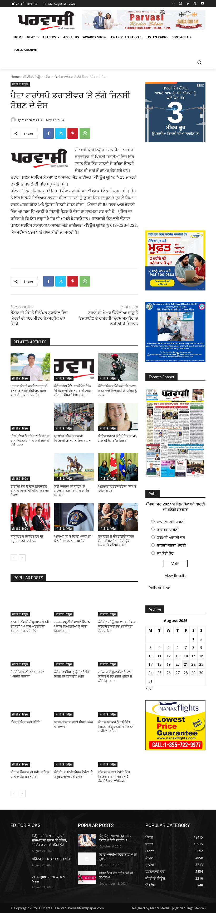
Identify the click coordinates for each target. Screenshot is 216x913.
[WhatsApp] (85, 133)
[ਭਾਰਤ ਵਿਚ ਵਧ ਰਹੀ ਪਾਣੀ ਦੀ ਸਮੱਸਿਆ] (87, 877)
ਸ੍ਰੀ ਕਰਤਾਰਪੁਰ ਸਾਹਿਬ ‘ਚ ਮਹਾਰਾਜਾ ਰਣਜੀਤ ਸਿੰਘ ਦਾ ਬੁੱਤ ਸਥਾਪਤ (71, 491)
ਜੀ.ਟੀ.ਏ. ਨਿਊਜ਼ (32, 76)
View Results (175, 575)
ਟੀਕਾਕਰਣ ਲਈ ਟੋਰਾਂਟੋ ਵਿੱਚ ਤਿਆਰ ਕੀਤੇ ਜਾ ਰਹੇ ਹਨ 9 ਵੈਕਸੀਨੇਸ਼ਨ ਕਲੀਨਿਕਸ (114, 776)
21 (186, 664)
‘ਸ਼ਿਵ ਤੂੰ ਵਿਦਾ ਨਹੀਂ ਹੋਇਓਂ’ (25, 722)
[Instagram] (181, 4)
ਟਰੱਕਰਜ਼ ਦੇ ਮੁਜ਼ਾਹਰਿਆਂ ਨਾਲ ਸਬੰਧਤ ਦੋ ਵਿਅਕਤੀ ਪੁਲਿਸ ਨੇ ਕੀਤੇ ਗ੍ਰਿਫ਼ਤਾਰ (115, 676)
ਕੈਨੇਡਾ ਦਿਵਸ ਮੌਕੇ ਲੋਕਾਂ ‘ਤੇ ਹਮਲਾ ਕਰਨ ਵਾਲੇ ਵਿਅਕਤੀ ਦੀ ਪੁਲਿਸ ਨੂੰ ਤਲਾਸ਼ (117, 390)
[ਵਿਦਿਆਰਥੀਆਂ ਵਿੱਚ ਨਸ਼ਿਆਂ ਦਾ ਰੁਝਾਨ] (87, 858)
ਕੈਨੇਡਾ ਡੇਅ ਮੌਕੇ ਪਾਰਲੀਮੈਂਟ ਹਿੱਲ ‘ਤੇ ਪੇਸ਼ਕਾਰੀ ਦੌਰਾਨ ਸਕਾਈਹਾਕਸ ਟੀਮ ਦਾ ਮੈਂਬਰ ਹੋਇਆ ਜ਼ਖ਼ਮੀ (72, 390)
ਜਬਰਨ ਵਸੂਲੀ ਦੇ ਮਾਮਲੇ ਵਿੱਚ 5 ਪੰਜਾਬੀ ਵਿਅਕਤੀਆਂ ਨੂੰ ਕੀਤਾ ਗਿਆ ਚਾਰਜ (72, 626)
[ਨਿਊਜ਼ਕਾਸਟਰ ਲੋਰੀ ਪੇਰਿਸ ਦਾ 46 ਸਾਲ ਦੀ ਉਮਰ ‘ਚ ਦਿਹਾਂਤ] (118, 417)
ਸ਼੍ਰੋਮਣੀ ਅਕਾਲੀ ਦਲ (171, 537)
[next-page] (22, 557)
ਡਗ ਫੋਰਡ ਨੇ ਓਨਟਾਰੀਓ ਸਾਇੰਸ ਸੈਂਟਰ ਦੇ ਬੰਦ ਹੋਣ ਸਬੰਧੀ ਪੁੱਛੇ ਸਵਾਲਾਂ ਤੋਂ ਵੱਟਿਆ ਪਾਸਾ (116, 541)
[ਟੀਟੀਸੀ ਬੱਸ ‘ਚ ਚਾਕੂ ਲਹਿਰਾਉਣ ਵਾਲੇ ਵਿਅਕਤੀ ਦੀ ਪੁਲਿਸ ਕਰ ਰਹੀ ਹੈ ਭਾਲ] (30, 467)
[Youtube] (202, 4)
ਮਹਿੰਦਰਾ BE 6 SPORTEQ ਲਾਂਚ (51, 859)
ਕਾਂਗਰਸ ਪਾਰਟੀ (168, 529)
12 (168, 655)
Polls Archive (159, 587)
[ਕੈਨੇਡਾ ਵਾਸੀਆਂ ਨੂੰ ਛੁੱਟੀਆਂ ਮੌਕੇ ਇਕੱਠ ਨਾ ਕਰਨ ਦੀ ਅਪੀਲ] (74, 653)
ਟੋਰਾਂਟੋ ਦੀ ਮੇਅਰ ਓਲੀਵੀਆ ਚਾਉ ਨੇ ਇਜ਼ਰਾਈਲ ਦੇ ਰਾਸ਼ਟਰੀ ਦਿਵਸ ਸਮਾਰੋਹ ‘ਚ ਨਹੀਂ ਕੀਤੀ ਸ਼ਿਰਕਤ (108, 318)
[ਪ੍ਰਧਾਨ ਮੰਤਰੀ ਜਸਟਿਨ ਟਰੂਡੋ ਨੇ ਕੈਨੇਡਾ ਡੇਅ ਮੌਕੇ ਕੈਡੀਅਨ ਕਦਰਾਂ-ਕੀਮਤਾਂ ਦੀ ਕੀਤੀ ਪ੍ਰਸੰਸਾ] (30, 367)
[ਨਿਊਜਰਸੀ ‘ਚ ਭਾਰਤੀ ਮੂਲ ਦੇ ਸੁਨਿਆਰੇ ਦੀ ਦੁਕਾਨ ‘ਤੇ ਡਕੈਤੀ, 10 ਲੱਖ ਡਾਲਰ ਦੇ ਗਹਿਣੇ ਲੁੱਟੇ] (19, 840)
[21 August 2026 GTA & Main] (19, 881)
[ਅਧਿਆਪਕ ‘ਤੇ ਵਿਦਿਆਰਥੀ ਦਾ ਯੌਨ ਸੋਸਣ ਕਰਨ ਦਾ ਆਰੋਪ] (74, 517)
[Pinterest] (72, 133)
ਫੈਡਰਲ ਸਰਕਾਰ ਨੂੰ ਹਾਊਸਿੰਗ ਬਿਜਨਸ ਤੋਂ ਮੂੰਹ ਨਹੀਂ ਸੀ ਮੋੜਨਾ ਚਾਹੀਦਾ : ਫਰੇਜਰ (115, 726)
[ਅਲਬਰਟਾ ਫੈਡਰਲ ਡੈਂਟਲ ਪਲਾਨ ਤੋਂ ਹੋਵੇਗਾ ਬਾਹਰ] (118, 467)
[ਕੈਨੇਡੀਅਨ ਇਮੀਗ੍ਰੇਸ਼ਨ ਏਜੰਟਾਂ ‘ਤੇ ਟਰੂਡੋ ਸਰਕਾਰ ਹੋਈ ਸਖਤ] (74, 753)
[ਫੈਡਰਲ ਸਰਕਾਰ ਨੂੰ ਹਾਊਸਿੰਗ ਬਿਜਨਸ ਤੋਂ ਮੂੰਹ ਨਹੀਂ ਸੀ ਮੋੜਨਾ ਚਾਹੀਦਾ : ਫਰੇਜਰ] (118, 703)
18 (159, 664)
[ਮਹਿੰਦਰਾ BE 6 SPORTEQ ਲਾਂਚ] (19, 863)
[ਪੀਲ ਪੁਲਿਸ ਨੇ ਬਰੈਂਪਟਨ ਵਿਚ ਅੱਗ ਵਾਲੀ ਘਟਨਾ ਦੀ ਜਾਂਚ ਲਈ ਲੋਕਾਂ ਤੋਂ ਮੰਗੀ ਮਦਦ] (30, 417)
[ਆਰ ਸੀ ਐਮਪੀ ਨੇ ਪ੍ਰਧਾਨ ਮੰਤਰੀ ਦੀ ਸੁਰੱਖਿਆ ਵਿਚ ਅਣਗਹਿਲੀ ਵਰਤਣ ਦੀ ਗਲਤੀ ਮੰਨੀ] (30, 602)
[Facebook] (173, 4)
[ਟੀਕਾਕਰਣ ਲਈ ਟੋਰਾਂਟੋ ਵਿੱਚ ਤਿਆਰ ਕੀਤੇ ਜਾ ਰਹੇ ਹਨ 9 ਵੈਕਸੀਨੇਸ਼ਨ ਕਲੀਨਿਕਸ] (118, 753)
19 (168, 664)
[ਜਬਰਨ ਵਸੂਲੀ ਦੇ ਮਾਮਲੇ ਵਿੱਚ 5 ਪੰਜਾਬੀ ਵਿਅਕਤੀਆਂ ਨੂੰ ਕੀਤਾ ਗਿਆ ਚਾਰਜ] (74, 602)
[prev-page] (14, 557)
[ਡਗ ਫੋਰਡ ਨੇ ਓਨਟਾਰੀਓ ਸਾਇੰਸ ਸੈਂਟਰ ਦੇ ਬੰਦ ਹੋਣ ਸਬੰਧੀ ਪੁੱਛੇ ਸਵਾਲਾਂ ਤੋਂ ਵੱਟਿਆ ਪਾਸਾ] (118, 517)
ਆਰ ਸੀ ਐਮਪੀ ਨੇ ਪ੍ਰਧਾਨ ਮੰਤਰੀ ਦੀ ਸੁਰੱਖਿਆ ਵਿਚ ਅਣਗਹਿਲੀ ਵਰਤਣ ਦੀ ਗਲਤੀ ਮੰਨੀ (30, 626)
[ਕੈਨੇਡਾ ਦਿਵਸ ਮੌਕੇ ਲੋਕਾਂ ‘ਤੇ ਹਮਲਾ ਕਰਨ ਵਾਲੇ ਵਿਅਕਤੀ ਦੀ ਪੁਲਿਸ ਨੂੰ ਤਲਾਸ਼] (118, 367)
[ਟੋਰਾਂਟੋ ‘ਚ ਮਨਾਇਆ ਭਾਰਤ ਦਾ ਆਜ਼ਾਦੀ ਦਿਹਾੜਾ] (30, 653)
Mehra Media (32, 120)
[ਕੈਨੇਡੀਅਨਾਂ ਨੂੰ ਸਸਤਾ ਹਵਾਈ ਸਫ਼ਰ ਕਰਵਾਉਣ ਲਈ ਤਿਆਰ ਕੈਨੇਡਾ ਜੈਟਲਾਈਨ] (118, 602)
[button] (199, 62)
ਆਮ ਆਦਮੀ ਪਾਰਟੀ (171, 521)
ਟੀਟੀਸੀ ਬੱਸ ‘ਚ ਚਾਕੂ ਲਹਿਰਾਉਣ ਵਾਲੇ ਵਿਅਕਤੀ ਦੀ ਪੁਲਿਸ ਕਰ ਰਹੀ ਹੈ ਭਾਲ (30, 491)
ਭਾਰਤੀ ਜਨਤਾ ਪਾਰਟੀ (171, 545)
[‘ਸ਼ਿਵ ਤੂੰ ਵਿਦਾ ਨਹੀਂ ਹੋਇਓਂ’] (30, 703)
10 (150, 655)
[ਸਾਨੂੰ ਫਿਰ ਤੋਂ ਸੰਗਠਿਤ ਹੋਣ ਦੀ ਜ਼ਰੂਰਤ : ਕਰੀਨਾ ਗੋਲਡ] (30, 517)
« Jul (148, 688)
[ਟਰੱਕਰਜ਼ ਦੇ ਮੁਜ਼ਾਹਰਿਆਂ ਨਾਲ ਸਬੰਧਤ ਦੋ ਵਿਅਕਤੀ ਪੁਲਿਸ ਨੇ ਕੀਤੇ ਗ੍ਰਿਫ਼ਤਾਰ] (118, 653)
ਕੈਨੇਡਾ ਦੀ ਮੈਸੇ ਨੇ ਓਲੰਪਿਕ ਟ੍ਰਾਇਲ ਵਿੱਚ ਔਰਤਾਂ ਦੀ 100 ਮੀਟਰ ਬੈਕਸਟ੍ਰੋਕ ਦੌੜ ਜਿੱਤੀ (39, 318)
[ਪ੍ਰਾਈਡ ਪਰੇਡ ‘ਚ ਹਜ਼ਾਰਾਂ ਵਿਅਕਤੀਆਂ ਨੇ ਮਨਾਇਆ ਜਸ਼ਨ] (74, 417)
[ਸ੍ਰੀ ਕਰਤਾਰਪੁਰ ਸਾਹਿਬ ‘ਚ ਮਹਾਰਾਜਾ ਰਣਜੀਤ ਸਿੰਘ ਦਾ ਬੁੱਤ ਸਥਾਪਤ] (74, 467)
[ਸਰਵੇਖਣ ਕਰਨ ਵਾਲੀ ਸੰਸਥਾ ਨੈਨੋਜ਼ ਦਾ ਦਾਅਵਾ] (74, 703)
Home (15, 76)
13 (177, 655)
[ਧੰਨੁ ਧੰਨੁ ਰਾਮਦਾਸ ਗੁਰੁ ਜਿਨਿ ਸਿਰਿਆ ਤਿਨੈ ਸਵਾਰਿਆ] (87, 840)
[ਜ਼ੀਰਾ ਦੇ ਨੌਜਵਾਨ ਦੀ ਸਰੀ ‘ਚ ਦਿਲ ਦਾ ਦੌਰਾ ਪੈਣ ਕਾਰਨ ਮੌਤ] (30, 753)
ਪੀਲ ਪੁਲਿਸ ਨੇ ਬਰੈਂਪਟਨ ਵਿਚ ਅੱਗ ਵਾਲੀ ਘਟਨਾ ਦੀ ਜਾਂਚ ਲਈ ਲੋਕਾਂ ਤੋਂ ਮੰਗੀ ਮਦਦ (30, 440)
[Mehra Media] (14, 119)
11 (159, 655)
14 (186, 655)
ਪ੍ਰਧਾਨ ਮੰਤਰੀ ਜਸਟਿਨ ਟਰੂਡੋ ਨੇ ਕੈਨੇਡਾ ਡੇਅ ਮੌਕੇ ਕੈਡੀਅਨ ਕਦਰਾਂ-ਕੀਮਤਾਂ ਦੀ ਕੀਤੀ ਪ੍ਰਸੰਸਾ (29, 390)
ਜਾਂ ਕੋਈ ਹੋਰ (165, 553)
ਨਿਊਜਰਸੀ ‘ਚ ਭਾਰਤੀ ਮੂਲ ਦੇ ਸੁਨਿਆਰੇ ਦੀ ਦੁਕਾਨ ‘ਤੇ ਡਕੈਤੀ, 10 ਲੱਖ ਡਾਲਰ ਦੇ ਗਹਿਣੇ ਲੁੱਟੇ (49, 840)
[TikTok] (188, 4)
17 (150, 664)
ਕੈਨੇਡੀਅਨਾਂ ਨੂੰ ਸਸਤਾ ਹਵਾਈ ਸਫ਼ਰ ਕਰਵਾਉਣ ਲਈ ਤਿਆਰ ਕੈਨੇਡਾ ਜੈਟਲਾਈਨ (117, 626)
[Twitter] (195, 4)
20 (177, 664)
